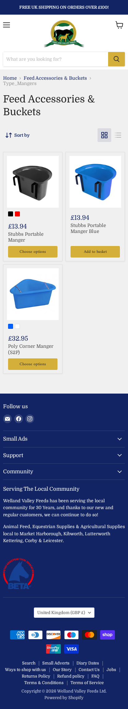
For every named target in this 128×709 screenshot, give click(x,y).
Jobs (111, 669)
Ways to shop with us (25, 669)
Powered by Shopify (64, 697)
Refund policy (71, 676)
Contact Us (89, 669)
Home (10, 78)
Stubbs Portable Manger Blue (88, 228)
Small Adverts (56, 663)
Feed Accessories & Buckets (55, 78)
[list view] (118, 135)
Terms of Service (87, 682)
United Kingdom (61, 612)
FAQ (95, 676)
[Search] (116, 59)
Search (28, 663)
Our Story (62, 669)
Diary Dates (87, 663)
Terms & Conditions (44, 682)
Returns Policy (36, 676)
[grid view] (104, 135)
